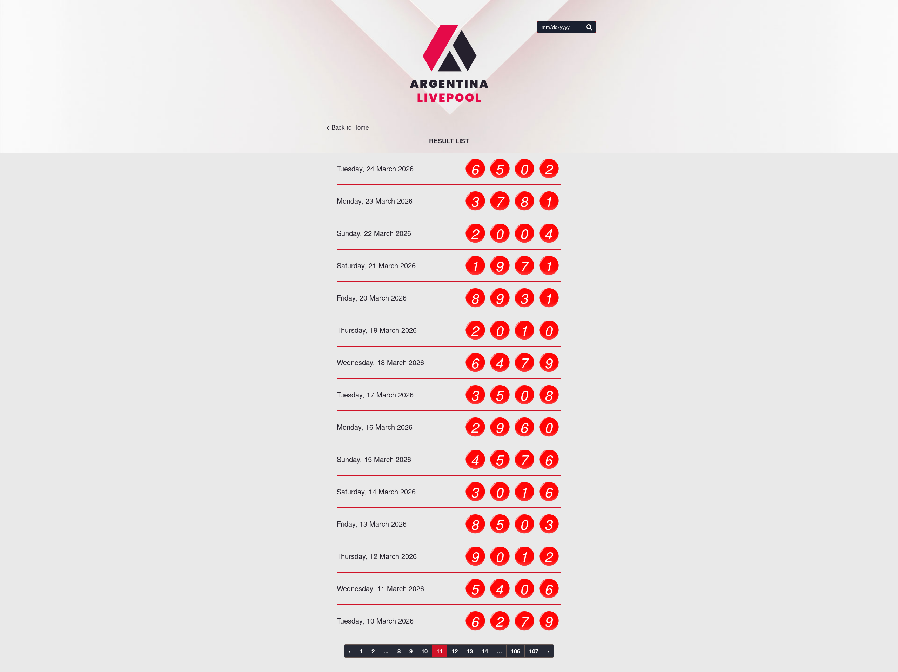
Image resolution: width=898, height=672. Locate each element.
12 (454, 651)
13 (470, 651)
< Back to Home (347, 127)
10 (424, 651)
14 (485, 651)
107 (533, 651)
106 (515, 651)
